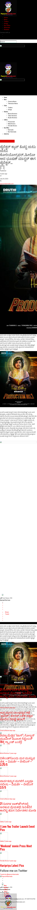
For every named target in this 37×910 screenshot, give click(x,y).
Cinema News (12, 101)
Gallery (5, 120)
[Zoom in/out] (6, 907)
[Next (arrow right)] (2, 909)
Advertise (7, 27)
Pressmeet (11, 122)
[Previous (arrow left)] (1, 909)
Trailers (6, 21)
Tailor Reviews (12, 115)
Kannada (10, 130)
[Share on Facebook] (20, 603)
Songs (6, 23)
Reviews (6, 29)
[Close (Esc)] (1, 907)
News (5, 19)
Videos (5, 892)
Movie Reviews (12, 113)
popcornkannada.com (7, 184)
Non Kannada (12, 132)
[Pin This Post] (20, 607)
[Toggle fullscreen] (4, 907)
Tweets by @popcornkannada (9, 874)
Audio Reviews (12, 117)
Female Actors (12, 126)
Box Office (7, 25)
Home (6, 17)
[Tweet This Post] (20, 605)
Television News (13, 103)
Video (5, 105)
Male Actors (11, 124)
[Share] (2, 907)
